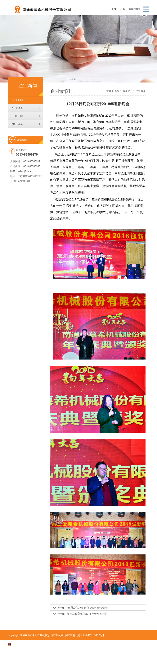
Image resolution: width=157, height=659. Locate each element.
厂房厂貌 (17, 116)
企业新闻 (17, 100)
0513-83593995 (31, 166)
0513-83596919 (31, 161)
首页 (116, 90)
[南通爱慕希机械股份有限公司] (56, 7)
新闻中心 (127, 90)
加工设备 (17, 124)
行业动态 (17, 108)
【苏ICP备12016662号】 (90, 635)
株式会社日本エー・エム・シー (128, 654)
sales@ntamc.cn (27, 171)
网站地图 (134, 9)
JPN (123, 9)
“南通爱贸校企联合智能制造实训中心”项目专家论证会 (89, 608)
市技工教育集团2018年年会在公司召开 (89, 613)
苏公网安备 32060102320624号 (30, 645)
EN (114, 9)
